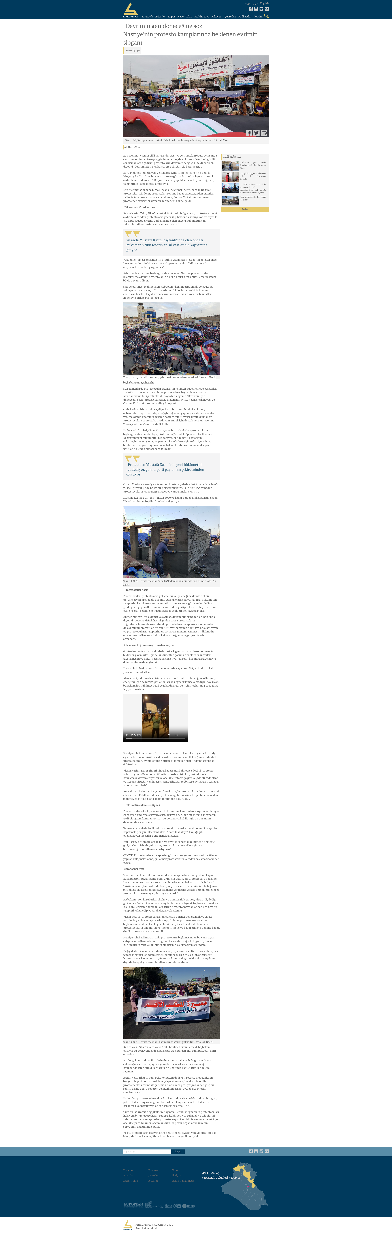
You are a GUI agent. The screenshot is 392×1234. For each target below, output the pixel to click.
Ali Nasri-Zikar (132, 147)
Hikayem (153, 1170)
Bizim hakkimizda (183, 1181)
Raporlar (128, 1175)
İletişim (176, 1175)
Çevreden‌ (153, 1175)
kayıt (178, 1152)
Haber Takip (130, 1181)
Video (175, 1170)
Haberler (128, 1170)
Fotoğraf (153, 1181)
